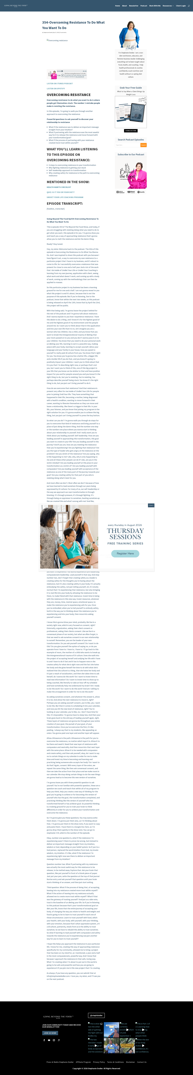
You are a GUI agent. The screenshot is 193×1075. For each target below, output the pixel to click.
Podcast (144, 6)
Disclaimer (130, 1062)
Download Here (130, 131)
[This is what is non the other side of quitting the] (95, 1029)
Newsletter (133, 6)
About (124, 6)
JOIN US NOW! (50, 1033)
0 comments (63, 32)
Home (117, 6)
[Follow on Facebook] (44, 1040)
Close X (151, 505)
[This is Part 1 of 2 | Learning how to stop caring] (143, 1029)
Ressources (167, 6)
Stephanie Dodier (48, 32)
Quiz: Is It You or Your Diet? (61, 192)
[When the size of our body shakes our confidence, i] (143, 1045)
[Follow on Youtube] (49, 1040)
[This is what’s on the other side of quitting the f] (127, 1045)
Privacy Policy (99, 1062)
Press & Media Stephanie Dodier (60, 1062)
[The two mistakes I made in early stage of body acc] (95, 1045)
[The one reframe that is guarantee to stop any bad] (111, 1045)
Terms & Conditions (115, 1062)
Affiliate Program (83, 1062)
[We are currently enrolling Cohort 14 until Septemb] (127, 1029)
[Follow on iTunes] (59, 1040)
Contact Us (142, 1062)
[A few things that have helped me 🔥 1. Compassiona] (111, 1029)
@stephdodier (96, 1015)
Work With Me (155, 6)
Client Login (181, 6)
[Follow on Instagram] (54, 1040)
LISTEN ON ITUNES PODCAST (60, 83)
